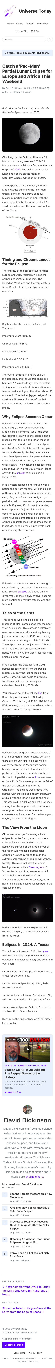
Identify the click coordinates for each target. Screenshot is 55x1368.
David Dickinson (14, 88)
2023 (17, 169)
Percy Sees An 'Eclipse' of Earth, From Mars (30, 1254)
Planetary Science (22, 92)
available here (34, 1176)
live (40, 692)
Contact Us (19, 1352)
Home (10, 23)
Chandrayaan (36, 867)
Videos (19, 23)
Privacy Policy (35, 1352)
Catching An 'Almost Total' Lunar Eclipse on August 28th (30, 1241)
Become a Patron (14, 1344)
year (45, 951)
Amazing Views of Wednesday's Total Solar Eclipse (29, 1209)
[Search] (50, 39)
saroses (22, 591)
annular (20, 472)
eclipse (36, 777)
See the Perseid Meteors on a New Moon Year (31, 1195)
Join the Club (21, 31)
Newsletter (42, 23)
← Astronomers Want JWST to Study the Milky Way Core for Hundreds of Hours (26, 1290)
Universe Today (35, 11)
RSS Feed (35, 31)
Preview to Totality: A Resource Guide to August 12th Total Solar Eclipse (29, 1225)
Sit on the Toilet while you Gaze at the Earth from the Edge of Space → (26, 1310)
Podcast (30, 23)
